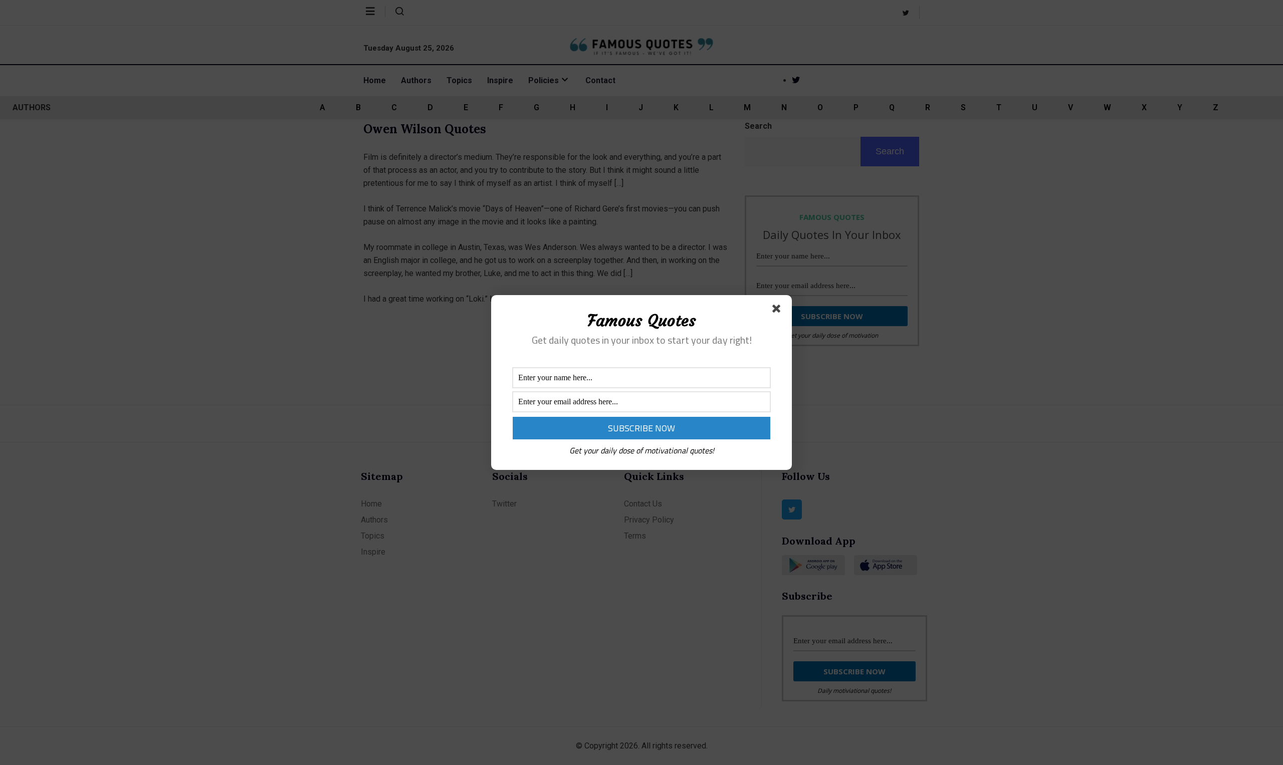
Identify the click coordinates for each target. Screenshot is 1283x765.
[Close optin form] (778, 311)
